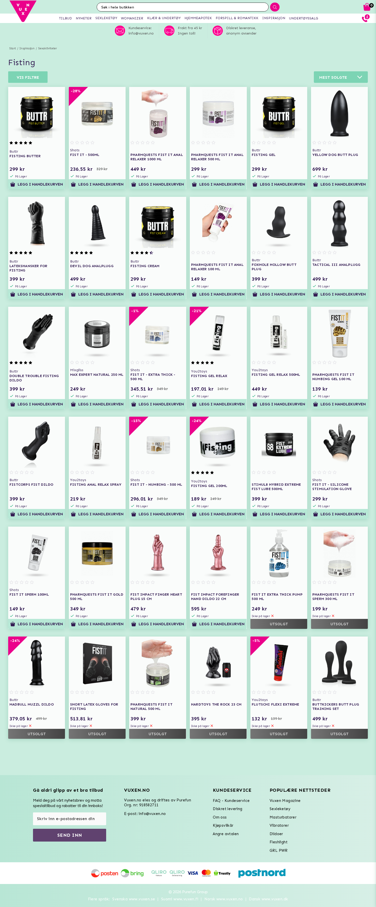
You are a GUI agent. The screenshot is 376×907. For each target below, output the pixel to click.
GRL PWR (279, 850)
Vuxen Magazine (285, 800)
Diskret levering (227, 809)
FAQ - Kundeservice (231, 800)
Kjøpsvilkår (223, 825)
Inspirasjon (27, 48)
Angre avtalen (226, 834)
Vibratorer (279, 825)
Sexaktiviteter (47, 48)
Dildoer (276, 834)
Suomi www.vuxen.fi (179, 899)
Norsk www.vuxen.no (223, 899)
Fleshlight (278, 842)
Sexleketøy (280, 809)
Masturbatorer (283, 817)
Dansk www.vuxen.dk (268, 899)
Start (12, 48)
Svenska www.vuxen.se (133, 899)
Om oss (220, 817)
